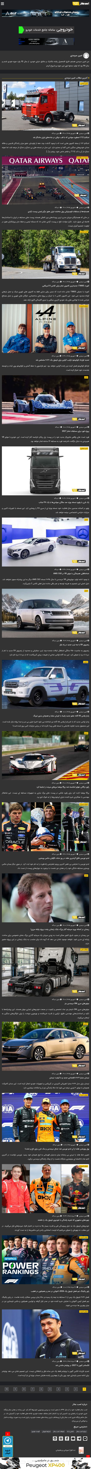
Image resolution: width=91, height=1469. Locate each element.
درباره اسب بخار (81, 1431)
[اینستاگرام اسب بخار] (85, 1438)
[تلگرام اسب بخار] (79, 1438)
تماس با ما (70, 1431)
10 (6, 1389)
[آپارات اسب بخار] (61, 1438)
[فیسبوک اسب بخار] (67, 1438)
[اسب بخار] (81, 3)
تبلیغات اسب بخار (58, 1431)
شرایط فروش (46, 1431)
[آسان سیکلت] (45, 1463)
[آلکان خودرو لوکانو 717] (45, 13)
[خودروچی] (46, 29)
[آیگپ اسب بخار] (55, 1438)
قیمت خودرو (35, 1431)
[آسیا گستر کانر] (46, 41)
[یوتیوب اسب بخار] (73, 1438)
